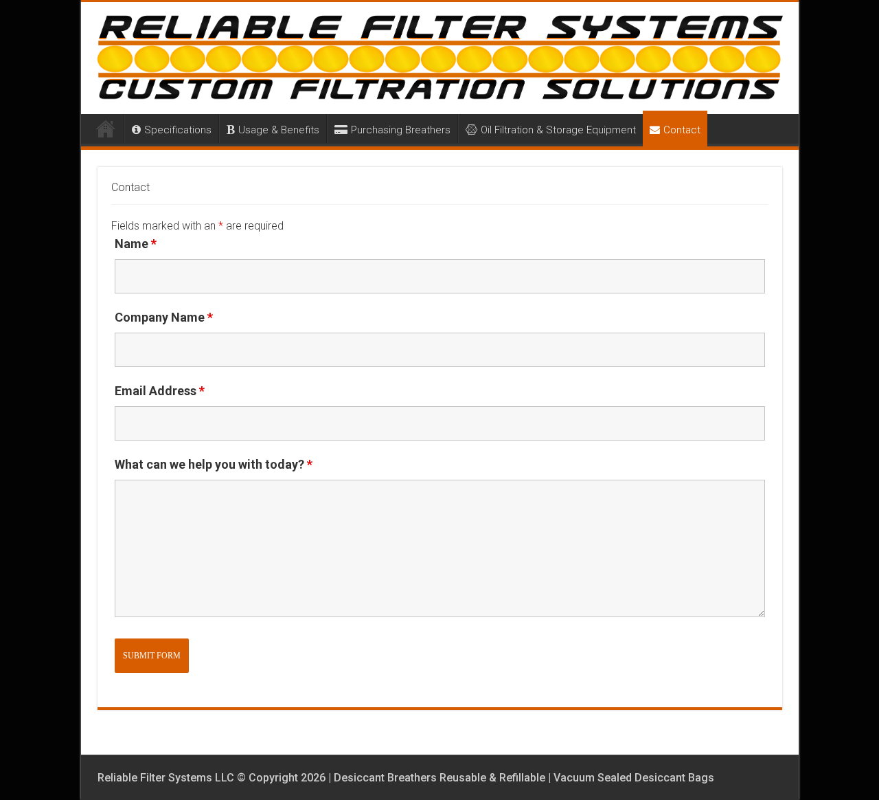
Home (106, 128)
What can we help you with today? (213, 464)
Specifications (178, 130)
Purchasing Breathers (400, 130)
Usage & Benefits (278, 130)
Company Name (164, 317)
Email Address (160, 391)
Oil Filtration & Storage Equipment (558, 130)
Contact (681, 130)
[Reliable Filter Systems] (440, 58)
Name (136, 243)
